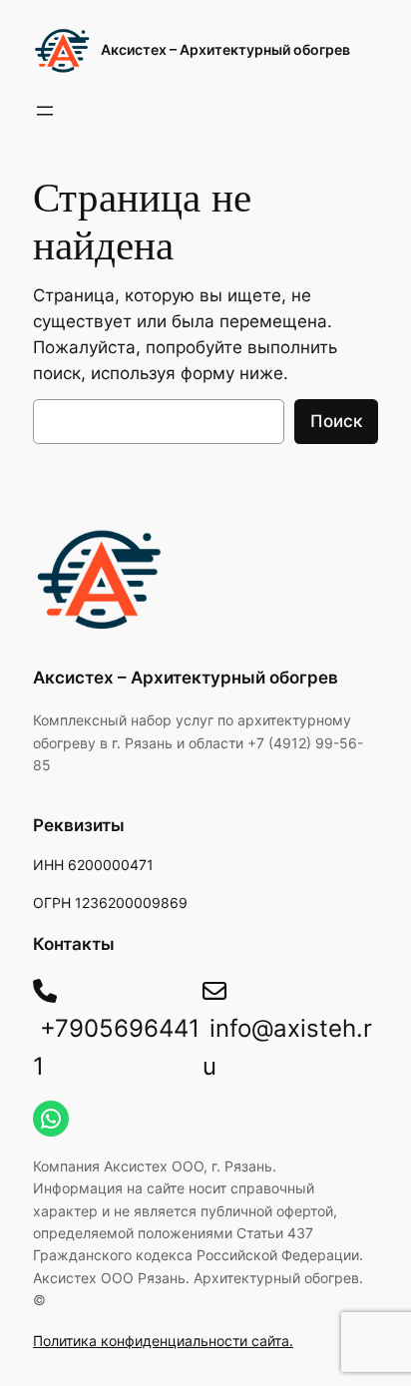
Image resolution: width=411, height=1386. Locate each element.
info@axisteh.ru (287, 1047)
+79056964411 (116, 1047)
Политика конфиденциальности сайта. (163, 1340)
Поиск (336, 421)
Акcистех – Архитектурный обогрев (225, 49)
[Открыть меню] (45, 111)
